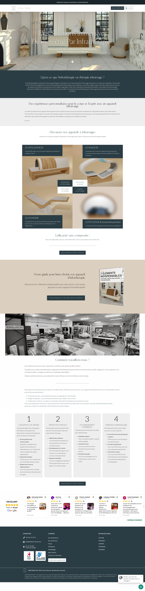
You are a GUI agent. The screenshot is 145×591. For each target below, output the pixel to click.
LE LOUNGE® (32, 217)
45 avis (15, 507)
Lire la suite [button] (30, 515)
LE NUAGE (92, 147)
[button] (129, 8)
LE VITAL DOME (34, 147)
